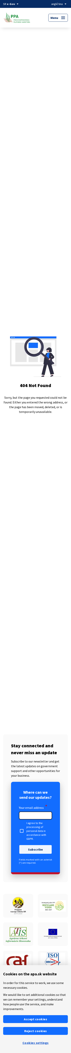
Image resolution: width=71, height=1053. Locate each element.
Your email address (33, 807)
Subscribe (35, 849)
